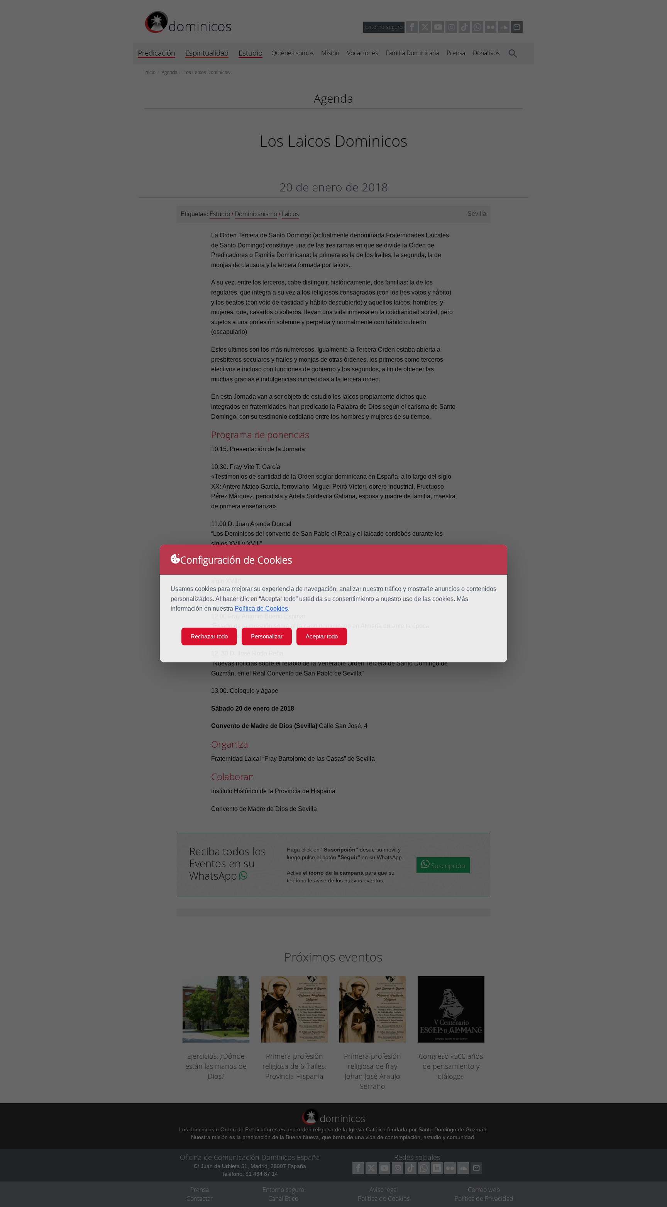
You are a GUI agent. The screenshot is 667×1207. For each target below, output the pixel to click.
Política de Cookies (261, 608)
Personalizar (267, 636)
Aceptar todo (322, 636)
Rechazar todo (209, 636)
